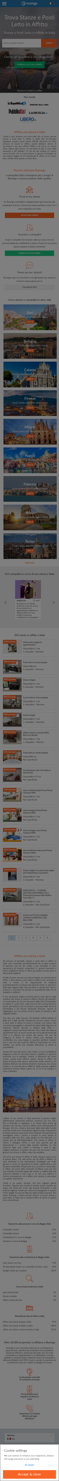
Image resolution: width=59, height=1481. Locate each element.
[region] (29, 1462)
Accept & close (29, 1474)
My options (29, 1465)
